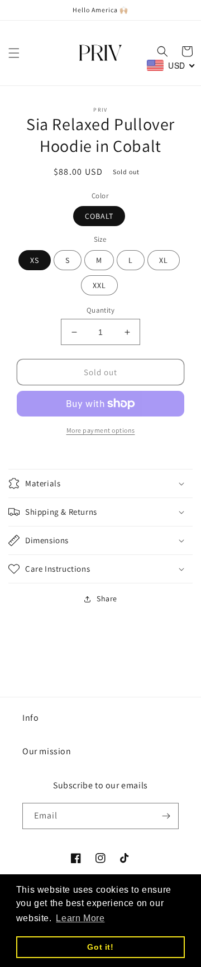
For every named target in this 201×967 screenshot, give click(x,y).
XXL (99, 285)
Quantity (100, 310)
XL (163, 260)
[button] (14, 53)
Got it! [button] (100, 946)
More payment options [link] (100, 430)
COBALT (99, 216)
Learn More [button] (80, 918)
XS (34, 260)
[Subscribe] (166, 816)
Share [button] (107, 598)
